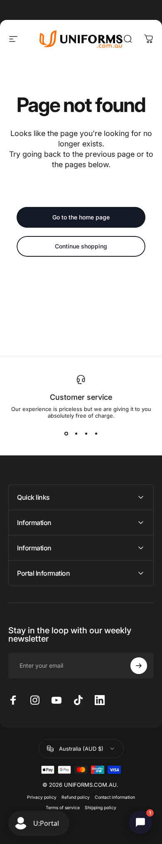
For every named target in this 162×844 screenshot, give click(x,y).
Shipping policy (100, 807)
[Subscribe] (138, 665)
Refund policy (75, 797)
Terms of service (63, 807)
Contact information (115, 797)
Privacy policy (41, 797)
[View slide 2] (76, 434)
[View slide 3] (86, 434)
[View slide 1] (66, 434)
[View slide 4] (96, 434)
